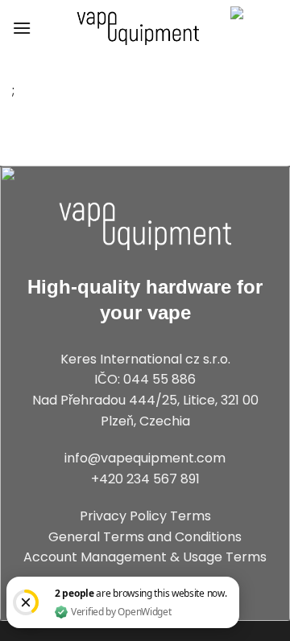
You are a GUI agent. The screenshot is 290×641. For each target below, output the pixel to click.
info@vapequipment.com (145, 458)
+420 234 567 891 (145, 479)
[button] (21, 27)
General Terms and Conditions (145, 537)
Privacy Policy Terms (145, 516)
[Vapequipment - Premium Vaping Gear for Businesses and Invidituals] (138, 28)
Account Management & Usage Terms (145, 557)
